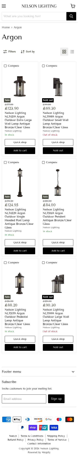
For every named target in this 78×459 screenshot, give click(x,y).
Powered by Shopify (39, 452)
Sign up (56, 398)
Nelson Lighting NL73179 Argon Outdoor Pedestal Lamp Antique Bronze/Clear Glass (17, 317)
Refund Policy (16, 439)
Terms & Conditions (32, 436)
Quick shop (19, 142)
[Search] (71, 16)
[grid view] (64, 52)
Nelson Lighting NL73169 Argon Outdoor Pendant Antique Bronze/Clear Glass (57, 217)
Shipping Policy (56, 436)
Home (6, 27)
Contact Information (39, 443)
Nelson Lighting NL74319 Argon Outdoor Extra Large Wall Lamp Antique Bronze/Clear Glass (18, 120)
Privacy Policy (36, 439)
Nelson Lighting (13, 130)
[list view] (72, 52)
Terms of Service (57, 439)
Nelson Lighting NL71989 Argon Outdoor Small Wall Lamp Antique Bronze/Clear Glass (55, 120)
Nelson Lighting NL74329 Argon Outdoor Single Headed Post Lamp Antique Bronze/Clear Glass (19, 218)
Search (13, 436)
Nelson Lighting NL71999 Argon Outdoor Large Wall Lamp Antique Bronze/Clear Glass (56, 317)
